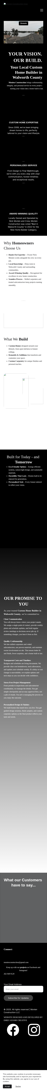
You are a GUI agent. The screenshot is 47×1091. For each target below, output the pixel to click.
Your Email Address (13, 984)
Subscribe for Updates (18, 998)
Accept (7, 1086)
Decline (18, 1086)
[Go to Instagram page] (34, 1030)
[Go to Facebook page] (14, 1030)
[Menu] (41, 10)
